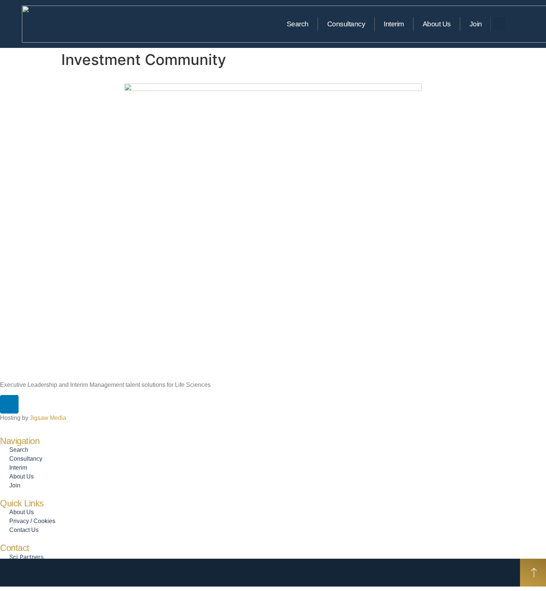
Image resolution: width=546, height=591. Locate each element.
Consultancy (346, 24)
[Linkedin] (520, 23)
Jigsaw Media (48, 418)
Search (298, 24)
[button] (500, 23)
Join (475, 24)
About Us (437, 24)
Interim (394, 24)
